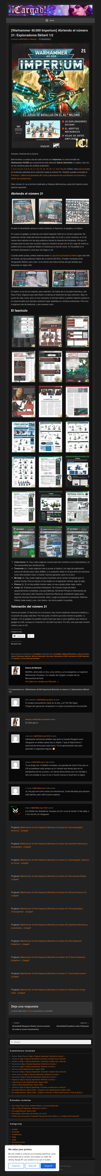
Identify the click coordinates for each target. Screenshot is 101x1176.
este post (82, 168)
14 (44, 168)
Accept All (48, 1166)
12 (37, 168)
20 (65, 168)
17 (53, 168)
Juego (14, 1139)
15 (47, 168)
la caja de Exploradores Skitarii (63, 255)
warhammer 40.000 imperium (78, 656)
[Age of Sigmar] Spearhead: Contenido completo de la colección (43, 1059)
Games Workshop (17, 656)
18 (57, 168)
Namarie (33, 39)
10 (31, 168)
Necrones (49, 656)
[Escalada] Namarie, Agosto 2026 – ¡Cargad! (28, 1090)
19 (61, 168)
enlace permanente (32, 658)
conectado (29, 1011)
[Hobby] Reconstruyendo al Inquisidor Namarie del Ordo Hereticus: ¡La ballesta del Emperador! (45, 1116)
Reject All (32, 1166)
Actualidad (37, 654)
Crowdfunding (16, 1134)
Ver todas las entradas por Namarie (42, 681)
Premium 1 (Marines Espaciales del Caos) (29, 175)
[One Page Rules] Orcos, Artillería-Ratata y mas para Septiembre (35, 1105)
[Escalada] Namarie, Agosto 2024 (58, 1090)
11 (34, 168)
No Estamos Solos (18, 1142)
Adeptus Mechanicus (69, 654)
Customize (16, 1166)
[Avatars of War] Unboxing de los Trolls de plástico (64, 1092)
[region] (32, 1158)
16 (50, 168)
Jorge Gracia (16, 1082)
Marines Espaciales (39, 656)
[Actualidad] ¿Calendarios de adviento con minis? (29, 1113)
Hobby (14, 1137)
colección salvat (83, 654)
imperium (27, 656)
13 (41, 168)
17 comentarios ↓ (45, 39)
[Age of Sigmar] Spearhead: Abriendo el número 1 (47, 1056)
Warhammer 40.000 (61, 656)
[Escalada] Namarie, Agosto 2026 (32, 1069)
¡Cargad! (15, 1129)
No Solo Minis (17, 1145)
